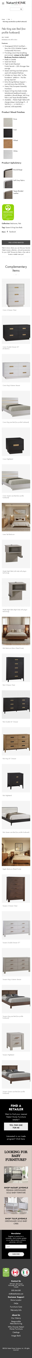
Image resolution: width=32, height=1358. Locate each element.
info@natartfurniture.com (16, 1294)
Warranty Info (16, 1310)
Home (3, 19)
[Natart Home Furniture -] (16, 3)
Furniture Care (16, 1306)
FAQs (16, 1303)
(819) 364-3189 (16, 1290)
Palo (9, 19)
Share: (4, 232)
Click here (20, 1138)
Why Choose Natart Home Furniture (16, 1328)
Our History (16, 1318)
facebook (12, 232)
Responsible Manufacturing (16, 1322)
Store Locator (16, 1300)
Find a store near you (16, 243)
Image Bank (16, 1335)
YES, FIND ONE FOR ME (16, 1126)
